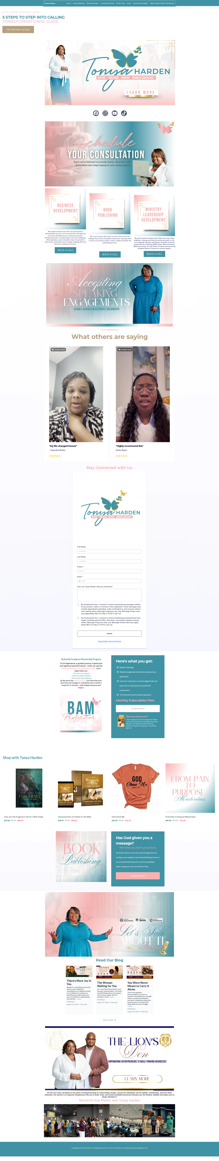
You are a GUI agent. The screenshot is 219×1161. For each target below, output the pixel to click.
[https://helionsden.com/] (109, 1058)
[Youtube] (114, 113)
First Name (81, 547)
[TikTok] (124, 113)
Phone (80, 567)
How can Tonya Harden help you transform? (94, 587)
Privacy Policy (103, 641)
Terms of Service (115, 641)
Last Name (81, 557)
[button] (79, 990)
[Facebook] (96, 113)
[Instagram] (105, 113)
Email (80, 577)
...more (79, 999)
